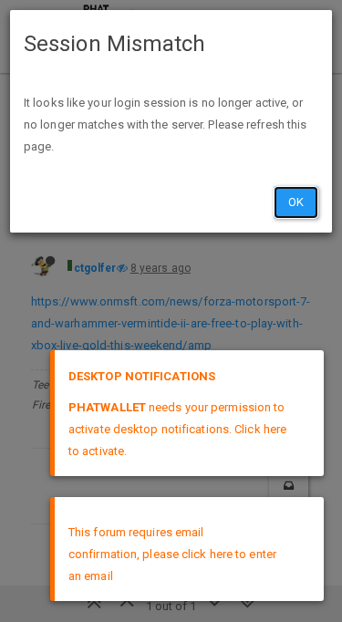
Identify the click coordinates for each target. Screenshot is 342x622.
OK (296, 202)
